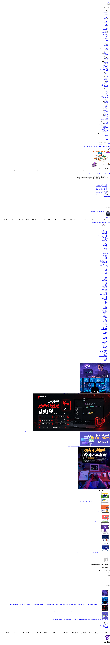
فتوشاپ (107, 55)
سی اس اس (105, 339)
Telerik (106, 290)
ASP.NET (105, 322)
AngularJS (105, 13)
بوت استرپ (106, 72)
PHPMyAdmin (105, 29)
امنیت (107, 39)
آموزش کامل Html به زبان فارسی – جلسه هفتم (101, 189)
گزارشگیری (106, 122)
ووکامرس (106, 76)
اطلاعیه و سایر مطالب (105, 252)
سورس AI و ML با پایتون (104, 84)
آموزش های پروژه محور (103, 294)
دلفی (107, 46)
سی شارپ (106, 51)
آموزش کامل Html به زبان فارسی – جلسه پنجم (101, 187)
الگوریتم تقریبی (106, 38)
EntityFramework (104, 280)
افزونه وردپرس (106, 126)
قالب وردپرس (105, 360)
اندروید (107, 40)
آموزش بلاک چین (105, 131)
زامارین (107, 49)
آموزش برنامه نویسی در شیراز (104, 626)
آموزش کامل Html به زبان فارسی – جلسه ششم (101, 188)
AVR (106, 17)
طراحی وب (105, 312)
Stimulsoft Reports (104, 32)
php (106, 93)
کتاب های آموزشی (107, 6)
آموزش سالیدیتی (106, 71)
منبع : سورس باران (105, 224)
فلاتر (107, 57)
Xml (106, 36)
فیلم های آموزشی (107, 4)
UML (106, 33)
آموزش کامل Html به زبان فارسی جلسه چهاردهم (101, 194)
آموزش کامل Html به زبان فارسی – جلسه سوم (101, 186)
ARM (106, 15)
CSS (106, 21)
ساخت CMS (105, 308)
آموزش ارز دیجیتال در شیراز (104, 625)
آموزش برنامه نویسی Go (104, 69)
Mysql (106, 284)
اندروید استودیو (104, 298)
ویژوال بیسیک (106, 115)
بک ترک (105, 299)
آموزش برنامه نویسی (104, 211)
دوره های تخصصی (105, 137)
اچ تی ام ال (106, 94)
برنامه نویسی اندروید (105, 117)
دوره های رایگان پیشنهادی (104, 48)
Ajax (106, 64)
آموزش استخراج (106, 130)
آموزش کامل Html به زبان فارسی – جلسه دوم (101, 185)
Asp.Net (105, 273)
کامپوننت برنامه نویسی (105, 121)
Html (71, 170)
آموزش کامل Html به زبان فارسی (95, 211)
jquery (106, 25)
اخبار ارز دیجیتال (106, 134)
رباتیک (107, 104)
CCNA (106, 19)
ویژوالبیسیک (106, 88)
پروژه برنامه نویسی (105, 253)
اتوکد (107, 37)
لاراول (106, 317)
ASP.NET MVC (104, 16)
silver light (105, 30)
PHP (106, 28)
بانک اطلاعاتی (106, 95)
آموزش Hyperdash (104, 231)
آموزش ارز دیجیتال (107, 9)
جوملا (106, 303)
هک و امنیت (106, 113)
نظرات (109, 210)
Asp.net (106, 78)
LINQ (106, 92)
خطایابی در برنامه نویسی (104, 119)
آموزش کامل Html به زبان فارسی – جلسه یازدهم (101, 192)
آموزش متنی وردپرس (105, 125)
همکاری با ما (106, 627)
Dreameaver (105, 22)
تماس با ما (106, 628)
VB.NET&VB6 (105, 34)
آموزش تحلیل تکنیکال (103, 234)
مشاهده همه (108, 588)
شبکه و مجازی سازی (105, 52)
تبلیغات (107, 139)
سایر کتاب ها (106, 106)
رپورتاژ (107, 266)
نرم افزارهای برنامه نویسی (104, 124)
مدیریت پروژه (106, 123)
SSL (106, 68)
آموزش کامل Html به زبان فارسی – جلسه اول (101, 184)
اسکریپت (107, 116)
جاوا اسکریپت (106, 45)
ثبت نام (109, 2)
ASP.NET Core (105, 65)
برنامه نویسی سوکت (105, 96)
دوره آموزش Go (105, 47)
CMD (106, 20)
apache (106, 14)
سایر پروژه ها (106, 83)
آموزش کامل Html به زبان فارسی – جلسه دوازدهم (101, 193)
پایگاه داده (106, 118)
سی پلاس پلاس (106, 86)
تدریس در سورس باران (105, 138)
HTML (106, 23)
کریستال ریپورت (104, 316)
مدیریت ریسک (106, 135)
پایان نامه (105, 330)
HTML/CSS (105, 79)
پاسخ (107, 557)
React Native (105, 67)
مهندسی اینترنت (106, 61)
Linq (106, 283)
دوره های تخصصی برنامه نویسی (103, 265)
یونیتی (107, 63)
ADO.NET (105, 11)
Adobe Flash (105, 12)
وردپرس (109, 8)
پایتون (107, 43)
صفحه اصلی (106, 136)
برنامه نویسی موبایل (105, 97)
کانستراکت (106, 58)
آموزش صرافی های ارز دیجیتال (103, 133)
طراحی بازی (106, 54)
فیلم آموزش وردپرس (105, 127)
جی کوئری (106, 102)
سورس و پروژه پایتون (105, 85)
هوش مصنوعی (106, 62)
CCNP (106, 277)
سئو (107, 74)
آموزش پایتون (106, 70)
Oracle (106, 27)
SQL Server (105, 31)
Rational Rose (105, 287)
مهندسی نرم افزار (105, 87)
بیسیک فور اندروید (105, 42)
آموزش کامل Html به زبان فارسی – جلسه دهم (96, 146)
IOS (106, 24)
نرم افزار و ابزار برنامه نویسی (106, 7)
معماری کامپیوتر (106, 60)
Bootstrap (105, 18)
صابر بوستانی (107, 217)
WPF (106, 35)
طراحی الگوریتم (106, 53)
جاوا (107, 44)
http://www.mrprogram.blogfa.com (103, 568)
